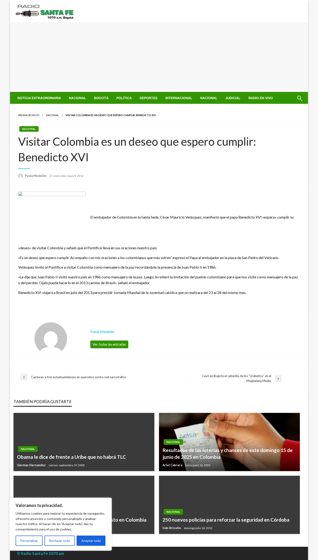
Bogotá (101, 98)
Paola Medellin (36, 176)
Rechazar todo (59, 541)
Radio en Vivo (260, 98)
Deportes (148, 98)
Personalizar (29, 541)
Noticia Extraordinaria (39, 98)
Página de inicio (28, 115)
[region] (60, 524)
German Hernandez (31, 465)
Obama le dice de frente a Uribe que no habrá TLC (71, 457)
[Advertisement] (159, 57)
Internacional (178, 98)
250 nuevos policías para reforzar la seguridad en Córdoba (225, 520)
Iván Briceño (172, 528)
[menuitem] (39, 98)
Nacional (77, 98)
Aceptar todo (91, 541)
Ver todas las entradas (109, 344)
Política (124, 98)
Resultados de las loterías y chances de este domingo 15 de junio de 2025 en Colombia (227, 453)
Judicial (232, 98)
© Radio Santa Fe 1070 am (40, 553)
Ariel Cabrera (172, 465)
